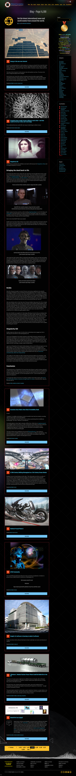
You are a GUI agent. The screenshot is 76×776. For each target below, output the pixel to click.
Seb (61, 146)
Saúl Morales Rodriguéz (63, 109)
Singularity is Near (41, 163)
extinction (64, 41)
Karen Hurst (63, 121)
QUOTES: (60, 767)
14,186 (24, 747)
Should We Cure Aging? (16, 718)
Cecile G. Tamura (64, 131)
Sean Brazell (63, 142)
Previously (25, 722)
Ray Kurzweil (61, 66)
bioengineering (62, 83)
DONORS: (46, 763)
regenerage (67, 49)
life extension (22, 735)
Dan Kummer (63, 125)
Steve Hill (63, 143)
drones (15, 487)
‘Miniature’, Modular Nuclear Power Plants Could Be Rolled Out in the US (28, 675)
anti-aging (68, 34)
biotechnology (61, 38)
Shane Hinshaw (12, 128)
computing (61, 96)
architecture (61, 75)
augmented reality (62, 78)
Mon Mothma (25, 177)
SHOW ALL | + (61, 155)
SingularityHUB (62, 171)
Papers (46, 4)
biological (61, 84)
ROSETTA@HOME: (19, 767)
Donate (49, 4)
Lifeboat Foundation (11, 772)
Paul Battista (63, 117)
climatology (61, 94)
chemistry (61, 92)
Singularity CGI (14, 162)
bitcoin (65, 38)
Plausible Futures (62, 169)
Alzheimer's (64, 34)
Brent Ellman (63, 145)
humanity (70, 43)
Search (70, 19)
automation (61, 80)
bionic (60, 85)
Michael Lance (64, 148)
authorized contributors (27, 23)
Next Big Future (62, 168)
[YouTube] (68, 772)
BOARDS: (60, 763)
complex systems (62, 95)
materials (16, 438)
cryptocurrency (65, 40)
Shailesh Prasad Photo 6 (16, 529)
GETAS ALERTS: (61, 762)
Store (64, 4)
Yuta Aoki (63, 132)
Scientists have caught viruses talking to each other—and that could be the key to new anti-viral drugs (27, 121)
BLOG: (31, 763)
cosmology (61, 97)
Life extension (67, 46)
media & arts (15, 383)
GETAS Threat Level (9, 764)
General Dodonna (15, 177)
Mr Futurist (61, 166)
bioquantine (67, 35)
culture (68, 40)
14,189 (36, 747)
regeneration (61, 50)
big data (60, 82)
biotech (67, 37)
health (61, 43)
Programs (38, 4)
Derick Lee (63, 134)
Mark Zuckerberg (62, 70)
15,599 (23, 749)
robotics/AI (18, 383)
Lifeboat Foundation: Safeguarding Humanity (14, 5)
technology (67, 51)
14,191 (44, 747)
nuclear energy (19, 696)
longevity (64, 47)
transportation (24, 696)
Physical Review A (32, 431)
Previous (11, 747)
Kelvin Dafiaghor (64, 120)
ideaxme (59, 44)
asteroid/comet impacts (64, 76)
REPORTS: (31, 765)
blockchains (61, 90)
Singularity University (63, 68)
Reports (42, 4)
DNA (60, 64)
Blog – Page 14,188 (38, 11)
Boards (34, 4)
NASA (67, 47)
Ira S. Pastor (63, 152)
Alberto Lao (63, 136)
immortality (63, 44)
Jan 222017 (8, 162)
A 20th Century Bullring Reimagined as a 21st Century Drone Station (28, 472)
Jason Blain (63, 149)
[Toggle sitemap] (68, 1)
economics (16, 83)
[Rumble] (70, 772)
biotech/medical (17, 128)
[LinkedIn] (66, 772)
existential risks (61, 41)
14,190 (40, 747)
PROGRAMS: (60, 765)
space (60, 51)
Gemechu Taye (64, 118)
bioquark (62, 37)
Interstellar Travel (68, 44)
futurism (16, 532)
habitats (15, 696)
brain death (60, 40)
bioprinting (61, 87)
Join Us (53, 4)
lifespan (60, 47)
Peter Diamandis (62, 63)
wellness (67, 53)
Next (28, 749)
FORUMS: (46, 767)
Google (59, 43)
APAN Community (15, 572)
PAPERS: (31, 767)
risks (67, 50)
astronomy (61, 77)
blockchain (68, 38)
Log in (20, 23)
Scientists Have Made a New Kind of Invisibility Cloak (24, 410)
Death (69, 40)
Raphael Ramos (64, 139)
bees (60, 81)
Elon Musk (61, 67)
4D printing (61, 62)
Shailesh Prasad (12, 532)
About (29, 4)
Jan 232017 (8, 61)
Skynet (60, 69)
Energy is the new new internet (18, 61)
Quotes (61, 4)
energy (19, 83)
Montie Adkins (12, 735)
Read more (27, 87)
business (61, 91)
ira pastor (61, 46)
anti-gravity (61, 74)
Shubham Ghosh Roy (65, 110)
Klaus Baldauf (11, 83)
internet (21, 83)
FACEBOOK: (18, 762)
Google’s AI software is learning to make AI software (24, 636)
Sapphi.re (22, 772)
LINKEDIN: (46, 762)
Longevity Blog (62, 165)
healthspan (66, 43)
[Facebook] (61, 772)
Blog (31, 4)
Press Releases (68, 4)
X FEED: (17, 763)
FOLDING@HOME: (47, 765)
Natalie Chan (63, 140)
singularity (22, 383)
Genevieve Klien (64, 106)
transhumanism (62, 53)
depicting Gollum (32, 212)
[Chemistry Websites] (64, 26)
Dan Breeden (63, 113)
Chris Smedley (63, 154)
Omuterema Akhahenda (63, 128)
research (65, 50)
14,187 (28, 747)
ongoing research (42, 423)
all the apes (9, 213)
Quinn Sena (63, 112)
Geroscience (61, 164)
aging (60, 34)
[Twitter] (64, 772)
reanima (63, 49)
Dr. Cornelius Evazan (14, 176)
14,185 (20, 747)
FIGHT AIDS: (18, 765)
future (67, 41)
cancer (63, 40)
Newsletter (57, 4)
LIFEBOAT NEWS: (32, 762)
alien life (61, 73)
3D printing (61, 61)
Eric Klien (11, 383)
